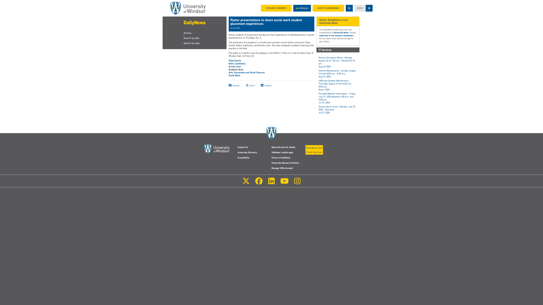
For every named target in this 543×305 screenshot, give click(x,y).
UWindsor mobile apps (282, 152)
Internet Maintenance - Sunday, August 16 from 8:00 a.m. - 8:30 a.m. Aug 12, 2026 (337, 73)
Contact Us (243, 147)
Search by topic (192, 43)
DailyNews (195, 22)
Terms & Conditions (281, 157)
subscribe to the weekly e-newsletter (336, 35)
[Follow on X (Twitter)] (246, 182)
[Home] (188, 8)
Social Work (234, 75)
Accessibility (243, 157)
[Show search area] (349, 8)
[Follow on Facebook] (259, 182)
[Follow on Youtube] (284, 182)
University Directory (247, 152)
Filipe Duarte (235, 60)
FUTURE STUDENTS (276, 8)
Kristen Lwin (235, 66)
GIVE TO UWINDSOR (328, 8)
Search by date (191, 38)
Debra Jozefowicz (237, 63)
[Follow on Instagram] (297, 182)
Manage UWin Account (282, 168)
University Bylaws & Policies (285, 162)
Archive (187, 33)
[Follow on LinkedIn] (271, 182)
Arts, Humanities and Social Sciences (247, 72)
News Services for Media (283, 147)
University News (341, 32)
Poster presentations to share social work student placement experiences (266, 22)
